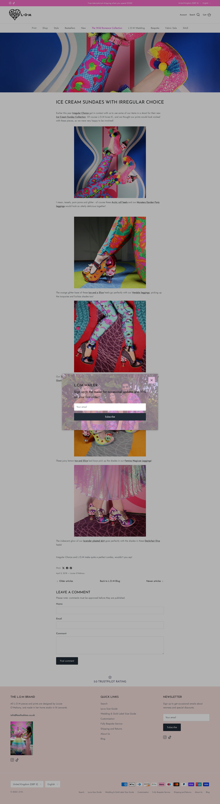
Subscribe (110, 416)
